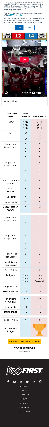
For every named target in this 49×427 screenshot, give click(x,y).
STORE (24, 403)
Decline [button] (29, 28)
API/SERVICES (24, 386)
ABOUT (24, 390)
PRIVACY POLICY (24, 407)
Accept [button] (19, 28)
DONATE (24, 399)
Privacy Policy (15, 15)
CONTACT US (24, 395)
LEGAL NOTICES (24, 412)
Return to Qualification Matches (24, 341)
